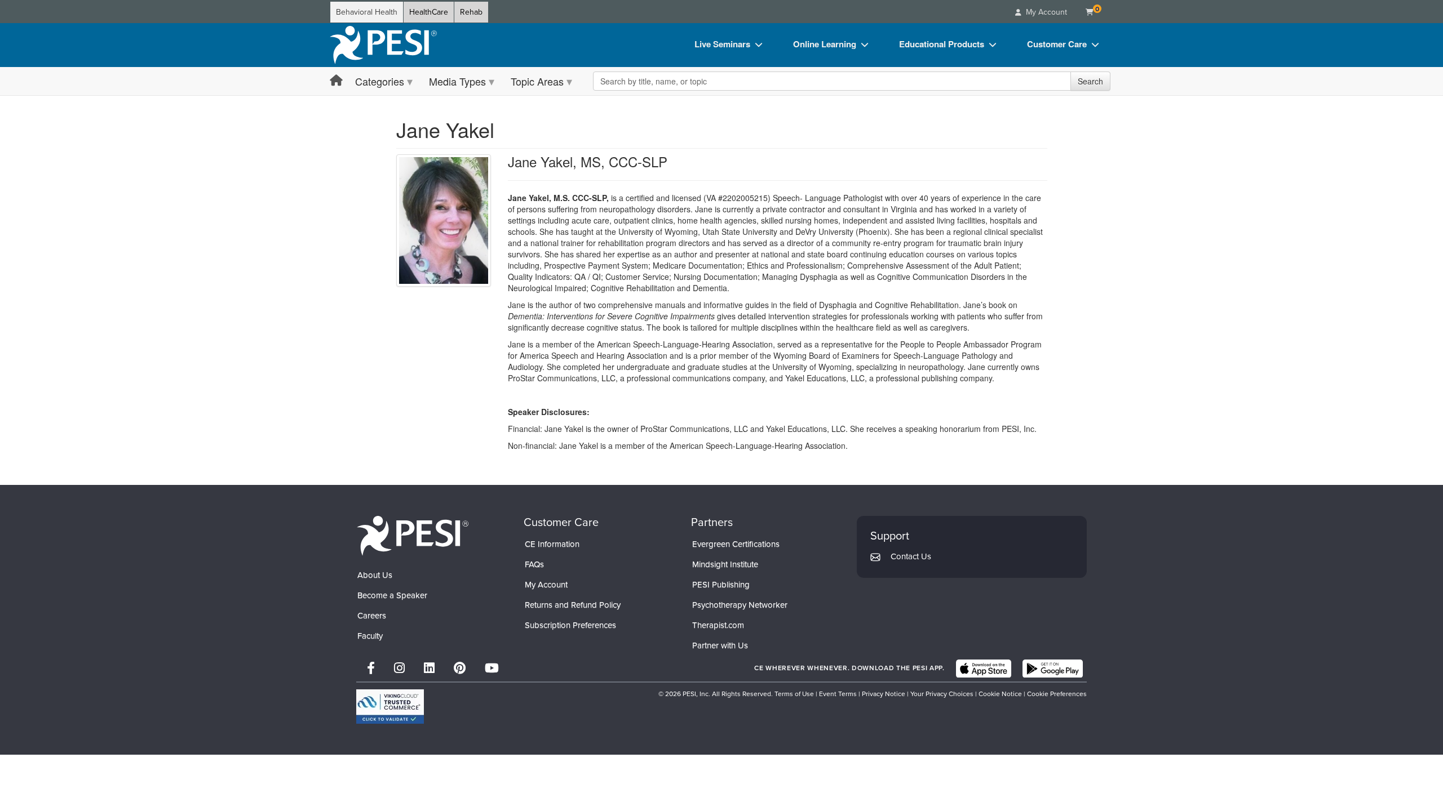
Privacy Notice (883, 694)
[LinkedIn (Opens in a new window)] (429, 668)
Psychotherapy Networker (739, 605)
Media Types (457, 81)
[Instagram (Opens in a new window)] (399, 668)
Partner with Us (720, 645)
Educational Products (941, 44)
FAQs (534, 564)
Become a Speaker (392, 595)
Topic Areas (537, 81)
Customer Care (1057, 44)
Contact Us (911, 556)
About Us (374, 575)
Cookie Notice (1000, 694)
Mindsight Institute (725, 564)
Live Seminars (722, 44)
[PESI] (412, 535)
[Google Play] (1053, 669)
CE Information (552, 544)
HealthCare (428, 12)
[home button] (336, 80)
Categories (379, 81)
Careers (371, 615)
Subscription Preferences (570, 625)
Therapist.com (718, 625)
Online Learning (824, 44)
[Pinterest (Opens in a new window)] (459, 668)
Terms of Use (794, 694)
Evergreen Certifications (736, 544)
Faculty (370, 636)
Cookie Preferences (1057, 694)
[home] (383, 45)
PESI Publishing (721, 584)
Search (1090, 81)
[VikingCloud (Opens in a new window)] (390, 706)
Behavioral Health (366, 12)
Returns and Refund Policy (573, 605)
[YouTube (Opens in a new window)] (492, 668)
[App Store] (983, 669)
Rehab (471, 12)
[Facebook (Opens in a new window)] (371, 668)
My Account (546, 584)
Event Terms (838, 694)
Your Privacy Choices (941, 694)
